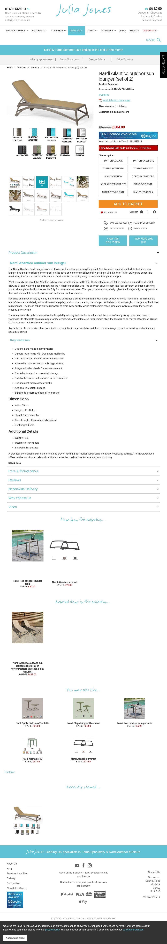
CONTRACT (107, 30)
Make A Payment (152, 20)
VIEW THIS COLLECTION (113, 240)
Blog (9, 868)
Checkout (156, 12)
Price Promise (124, 59)
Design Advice (97, 59)
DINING (91, 30)
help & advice (140, 228)
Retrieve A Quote (150, 16)
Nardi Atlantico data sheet (116, 100)
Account (143, 12)
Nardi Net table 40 (32, 758)
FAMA (123, 30)
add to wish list (110, 212)
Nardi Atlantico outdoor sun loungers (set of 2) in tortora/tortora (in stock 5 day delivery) (27, 667)
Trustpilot (104, 94)
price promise (116, 228)
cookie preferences (133, 929)
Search (151, 39)
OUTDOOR (75, 30)
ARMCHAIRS (38, 30)
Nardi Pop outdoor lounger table (27, 582)
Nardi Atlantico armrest (64, 582)
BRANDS (134, 30)
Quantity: (134, 211)
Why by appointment (41, 59)
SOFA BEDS (57, 30)
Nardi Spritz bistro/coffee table (32, 723)
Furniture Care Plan (17, 873)
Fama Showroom (69, 59)
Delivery (11, 878)
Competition (13, 883)
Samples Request (118, 223)
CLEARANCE (149, 30)
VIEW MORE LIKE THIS (144, 240)
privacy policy (52, 929)
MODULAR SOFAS (15, 30)
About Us (12, 863)
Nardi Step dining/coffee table (83, 723)
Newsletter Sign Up (17, 888)
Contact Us (154, 872)
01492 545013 (151, 896)
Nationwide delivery (144, 223)
